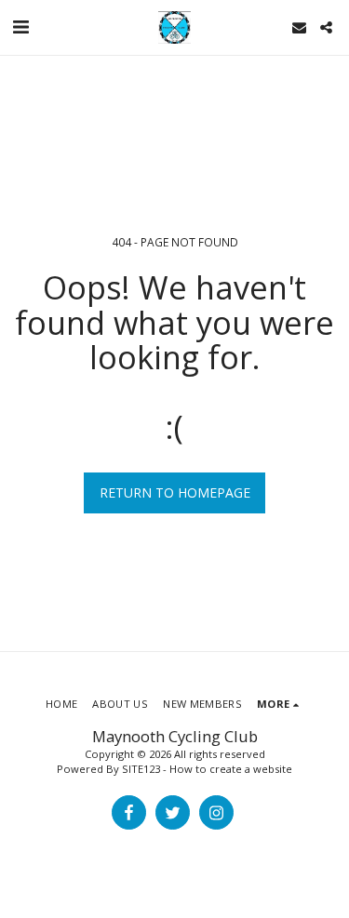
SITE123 (141, 769)
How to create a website (230, 769)
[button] (20, 26)
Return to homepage (175, 492)
